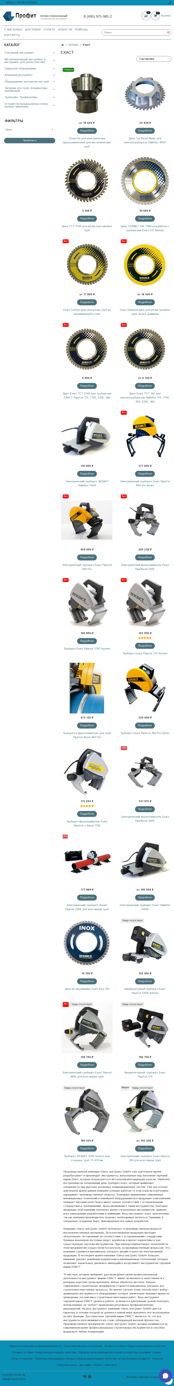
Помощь (81, 30)
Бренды (73, 45)
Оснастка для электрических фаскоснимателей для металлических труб (87, 142)
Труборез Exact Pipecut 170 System (145, 653)
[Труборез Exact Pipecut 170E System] (86, 603)
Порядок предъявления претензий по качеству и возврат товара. (119, 1352)
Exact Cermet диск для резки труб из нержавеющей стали (87, 312)
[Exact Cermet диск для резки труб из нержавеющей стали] (86, 264)
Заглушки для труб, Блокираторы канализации (26, 89)
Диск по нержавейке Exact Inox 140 (87, 989)
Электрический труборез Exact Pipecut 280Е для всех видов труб (87, 1075)
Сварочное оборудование (21, 69)
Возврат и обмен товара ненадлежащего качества (44, 1352)
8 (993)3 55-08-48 (14, 1375)
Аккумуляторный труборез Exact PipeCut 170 (145, 1075)
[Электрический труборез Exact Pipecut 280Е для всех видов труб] (86, 1027)
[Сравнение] (146, 16)
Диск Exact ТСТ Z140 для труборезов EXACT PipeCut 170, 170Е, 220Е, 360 (87, 396)
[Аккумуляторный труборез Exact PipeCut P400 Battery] (145, 943)
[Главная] (62, 45)
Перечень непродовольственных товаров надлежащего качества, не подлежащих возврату (92, 1359)
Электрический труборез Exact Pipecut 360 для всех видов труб (145, 1158)
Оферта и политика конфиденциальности (35, 1346)
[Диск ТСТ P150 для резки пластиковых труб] (86, 181)
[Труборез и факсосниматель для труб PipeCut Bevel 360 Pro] (86, 688)
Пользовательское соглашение (83, 1346)
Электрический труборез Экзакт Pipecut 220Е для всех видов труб (87, 907)
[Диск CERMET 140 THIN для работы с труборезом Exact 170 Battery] (145, 181)
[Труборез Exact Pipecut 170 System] (145, 603)
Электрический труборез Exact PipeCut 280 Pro (87, 567)
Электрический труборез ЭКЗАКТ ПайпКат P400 (87, 483)
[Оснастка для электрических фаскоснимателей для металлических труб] (86, 93)
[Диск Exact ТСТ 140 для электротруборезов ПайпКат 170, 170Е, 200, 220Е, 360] (145, 348)
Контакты (12, 35)
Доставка (33, 30)
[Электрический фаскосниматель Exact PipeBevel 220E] (145, 520)
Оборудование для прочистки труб (27, 82)
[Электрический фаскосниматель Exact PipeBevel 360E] (145, 771)
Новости (65, 30)
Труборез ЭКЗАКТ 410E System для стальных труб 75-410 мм (87, 1158)
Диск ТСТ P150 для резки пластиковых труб (87, 228)
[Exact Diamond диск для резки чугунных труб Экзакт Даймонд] (145, 264)
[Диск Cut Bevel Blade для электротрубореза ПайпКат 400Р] (145, 93)
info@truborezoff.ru (14, 1379)
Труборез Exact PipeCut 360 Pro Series (144, 733)
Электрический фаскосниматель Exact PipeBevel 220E (145, 567)
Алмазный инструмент (19, 75)
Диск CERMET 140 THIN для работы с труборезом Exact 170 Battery (145, 228)
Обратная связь (67, 1365)
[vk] (85, 1376)
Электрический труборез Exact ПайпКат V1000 (145, 907)
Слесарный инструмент (19, 53)
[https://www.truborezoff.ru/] (35, 16)
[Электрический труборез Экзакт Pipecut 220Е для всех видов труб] (86, 860)
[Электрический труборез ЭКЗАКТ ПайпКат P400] (86, 436)
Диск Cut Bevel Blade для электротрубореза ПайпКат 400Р (145, 140)
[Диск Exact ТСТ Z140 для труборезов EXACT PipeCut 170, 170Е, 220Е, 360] (86, 348)
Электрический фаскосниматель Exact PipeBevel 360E (145, 819)
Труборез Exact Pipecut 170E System (87, 649)
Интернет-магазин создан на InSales (148, 1377)
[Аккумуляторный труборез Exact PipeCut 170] (145, 1027)
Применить (30, 140)
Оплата (49, 30)
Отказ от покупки (22, 1359)
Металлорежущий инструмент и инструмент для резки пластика (25, 60)
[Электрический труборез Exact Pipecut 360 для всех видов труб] (145, 1111)
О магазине (13, 30)
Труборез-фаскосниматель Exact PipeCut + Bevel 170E (87, 824)
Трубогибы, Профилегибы (21, 97)
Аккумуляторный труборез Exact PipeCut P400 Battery (145, 991)
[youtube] (89, 1376)
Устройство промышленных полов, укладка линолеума (26, 105)
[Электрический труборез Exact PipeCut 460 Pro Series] (145, 436)
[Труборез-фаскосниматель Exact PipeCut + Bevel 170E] (86, 771)
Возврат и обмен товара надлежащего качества (135, 1346)
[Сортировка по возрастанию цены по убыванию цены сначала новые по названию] (153, 59)
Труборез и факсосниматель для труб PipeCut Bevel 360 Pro (87, 735)
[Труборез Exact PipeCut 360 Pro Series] (145, 688)
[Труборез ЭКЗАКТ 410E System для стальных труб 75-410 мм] (86, 1111)
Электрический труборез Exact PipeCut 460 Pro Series (145, 483)
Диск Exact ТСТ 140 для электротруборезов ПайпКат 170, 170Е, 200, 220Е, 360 (145, 398)
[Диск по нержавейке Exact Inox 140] (86, 943)
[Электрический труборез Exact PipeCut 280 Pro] (86, 520)
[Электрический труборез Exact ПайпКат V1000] (145, 860)
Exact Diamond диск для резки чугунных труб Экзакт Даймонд (145, 312)
